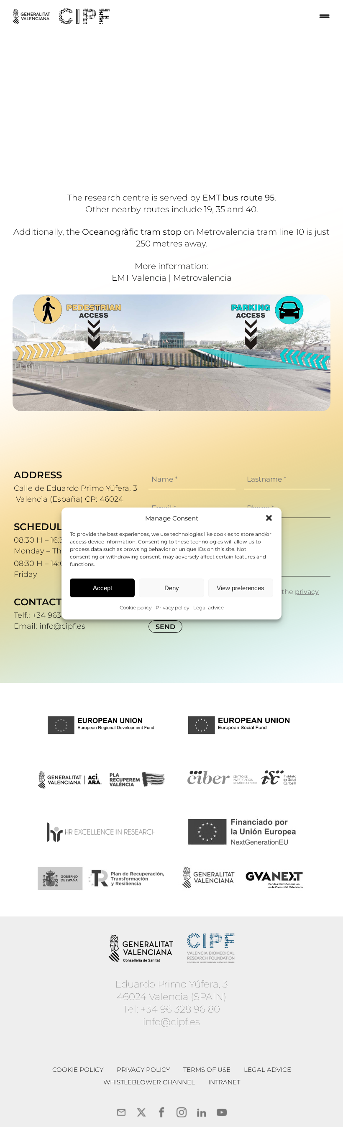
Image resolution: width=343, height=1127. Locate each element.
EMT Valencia (139, 278)
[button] (269, 518)
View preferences (240, 587)
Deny (171, 587)
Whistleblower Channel (149, 1082)
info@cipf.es (171, 1022)
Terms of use (206, 1070)
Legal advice (208, 607)
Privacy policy (172, 607)
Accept (102, 587)
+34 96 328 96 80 (180, 1009)
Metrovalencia (202, 278)
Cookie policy (135, 607)
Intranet (224, 1082)
